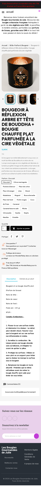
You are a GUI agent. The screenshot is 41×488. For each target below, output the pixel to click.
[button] (31, 12)
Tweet (17, 236)
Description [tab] (11, 279)
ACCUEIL (9, 11)
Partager (11, 236)
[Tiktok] (15, 418)
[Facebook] (4, 418)
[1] (36, 436)
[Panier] (38, 12)
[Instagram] (9, 418)
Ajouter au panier (21, 228)
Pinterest (22, 236)
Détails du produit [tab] (27, 279)
